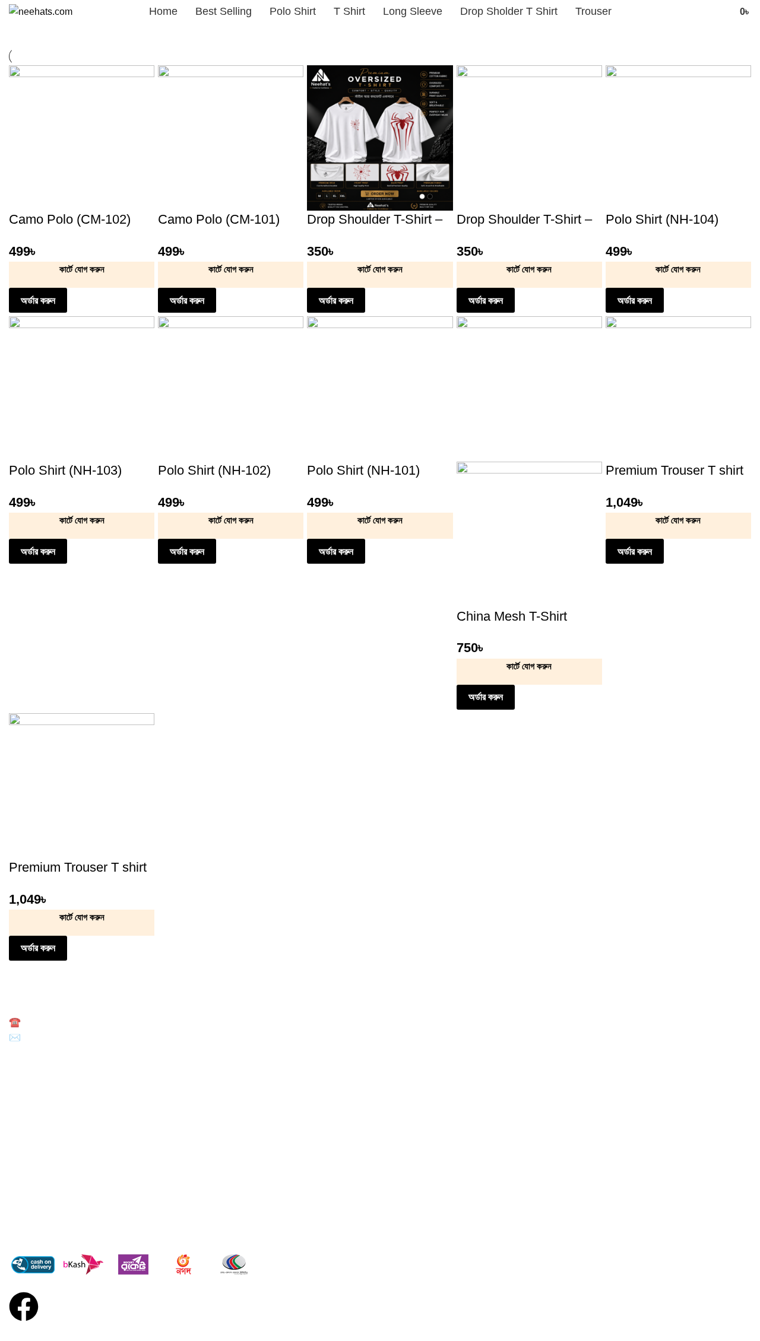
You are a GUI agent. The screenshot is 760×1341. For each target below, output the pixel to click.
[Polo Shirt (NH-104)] (678, 137)
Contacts (25, 1207)
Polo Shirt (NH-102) (214, 470)
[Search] (723, 12)
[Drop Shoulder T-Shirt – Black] (529, 137)
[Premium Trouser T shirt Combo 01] (678, 388)
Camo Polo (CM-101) (219, 219)
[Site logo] (40, 11)
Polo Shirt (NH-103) (65, 470)
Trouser (23, 1131)
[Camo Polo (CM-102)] (81, 137)
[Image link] (133, 1264)
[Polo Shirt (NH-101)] (379, 388)
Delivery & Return (42, 1166)
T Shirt (21, 1090)
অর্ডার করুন (38, 300)
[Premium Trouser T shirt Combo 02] (81, 785)
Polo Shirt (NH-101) (363, 470)
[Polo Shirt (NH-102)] (230, 388)
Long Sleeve (32, 1111)
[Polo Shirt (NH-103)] (81, 388)
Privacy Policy (35, 1227)
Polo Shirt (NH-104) (662, 219)
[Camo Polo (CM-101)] (230, 137)
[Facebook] (24, 1306)
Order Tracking (37, 1186)
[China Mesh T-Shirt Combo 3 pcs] (529, 388)
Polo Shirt (27, 1070)
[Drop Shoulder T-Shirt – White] (379, 137)
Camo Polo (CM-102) (70, 219)
